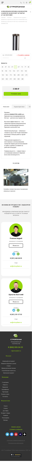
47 (5, 67)
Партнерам (5, 392)
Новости (5, 384)
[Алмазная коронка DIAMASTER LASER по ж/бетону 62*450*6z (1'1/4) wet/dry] (16, 39)
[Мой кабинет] (26, 2)
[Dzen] (24, 435)
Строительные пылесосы (9, 370)
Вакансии (5, 387)
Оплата (5, 408)
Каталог (8, 356)
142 (26, 71)
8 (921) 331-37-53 (16, 314)
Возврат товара (5, 413)
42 (2, 67)
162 (7, 75)
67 (18, 67)
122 (14, 71)
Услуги (5, 406)
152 (3, 75)
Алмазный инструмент (8, 361)
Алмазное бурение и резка (8, 363)
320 (3, 79)
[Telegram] (13, 255)
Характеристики (19, 106)
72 (22, 67)
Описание (6, 106)
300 (19, 79)
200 (19, 75)
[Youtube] (16, 435)
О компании (5, 382)
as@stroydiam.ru (16, 322)
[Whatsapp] (18, 255)
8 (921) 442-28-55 (16, 258)
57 (12, 67)
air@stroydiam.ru (16, 266)
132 (22, 71)
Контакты (5, 396)
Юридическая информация (15, 443)
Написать (16, 245)
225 (22, 75)
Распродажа (5, 417)
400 (22, 79)
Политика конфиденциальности (16, 440)
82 (28, 67)
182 (15, 75)
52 (9, 67)
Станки (9, 366)
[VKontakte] (11, 435)
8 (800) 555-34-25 (15, 347)
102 (6, 71)
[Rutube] (20, 435)
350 (7, 79)
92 (2, 71)
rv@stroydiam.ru (16, 351)
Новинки (5, 415)
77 (25, 67)
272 (26, 75)
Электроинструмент (8, 373)
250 (15, 79)
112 (10, 71)
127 (18, 71)
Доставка (5, 410)
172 (11, 75)
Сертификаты (5, 389)
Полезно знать (5, 394)
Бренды (5, 420)
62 (15, 67)
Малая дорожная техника (9, 368)
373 (11, 79)
